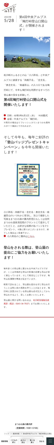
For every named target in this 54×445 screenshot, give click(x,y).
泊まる (41, 441)
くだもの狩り (14, 441)
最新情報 (16, 434)
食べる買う (32, 441)
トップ (6, 434)
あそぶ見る (23, 441)
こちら (31, 236)
